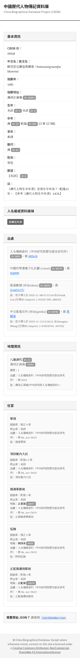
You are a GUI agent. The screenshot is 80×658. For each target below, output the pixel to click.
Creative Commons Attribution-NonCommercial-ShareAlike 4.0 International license (41, 650)
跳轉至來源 (15, 222)
